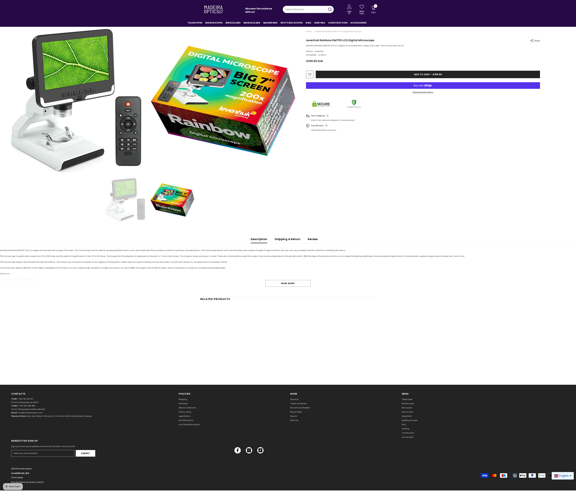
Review (313, 239)
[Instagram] (249, 450)
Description (259, 239)
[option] (124, 200)
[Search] (308, 9)
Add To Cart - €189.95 (428, 74)
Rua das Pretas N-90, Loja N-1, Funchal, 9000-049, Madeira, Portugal (59, 416)
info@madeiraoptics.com (30, 412)
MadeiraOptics (25, 468)
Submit (85, 453)
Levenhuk (319, 51)
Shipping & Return (287, 239)
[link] (220, 364)
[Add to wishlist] (310, 74)
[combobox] (304, 9)
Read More (288, 283)
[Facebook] (237, 450)
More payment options (423, 92)
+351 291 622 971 (25, 399)
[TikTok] (260, 450)
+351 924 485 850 (27, 405)
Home (309, 31)
